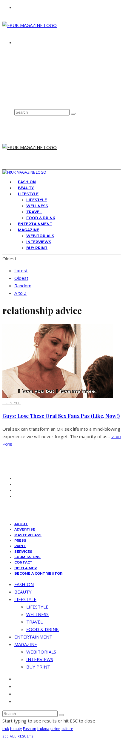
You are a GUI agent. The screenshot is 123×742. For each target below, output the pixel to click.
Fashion (29, 728)
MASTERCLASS (27, 535)
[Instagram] (16, 86)
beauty (16, 728)
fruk (5, 728)
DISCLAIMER (25, 568)
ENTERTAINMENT (33, 637)
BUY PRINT (36, 248)
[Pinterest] (16, 92)
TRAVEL (34, 212)
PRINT (20, 546)
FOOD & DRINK (42, 629)
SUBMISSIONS (27, 557)
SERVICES (23, 551)
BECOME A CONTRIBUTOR (38, 573)
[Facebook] (16, 73)
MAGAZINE (28, 230)
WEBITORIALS (40, 236)
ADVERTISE (26, 59)
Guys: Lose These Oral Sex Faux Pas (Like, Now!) (61, 415)
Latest (21, 271)
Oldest (21, 278)
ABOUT (23, 53)
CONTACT (25, 64)
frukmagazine (48, 728)
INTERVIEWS (38, 242)
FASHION (24, 584)
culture (67, 728)
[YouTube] (16, 99)
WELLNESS (37, 206)
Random (22, 286)
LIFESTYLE (28, 194)
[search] (73, 114)
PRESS (20, 540)
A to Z (20, 293)
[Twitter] (16, 79)
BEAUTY (23, 592)
